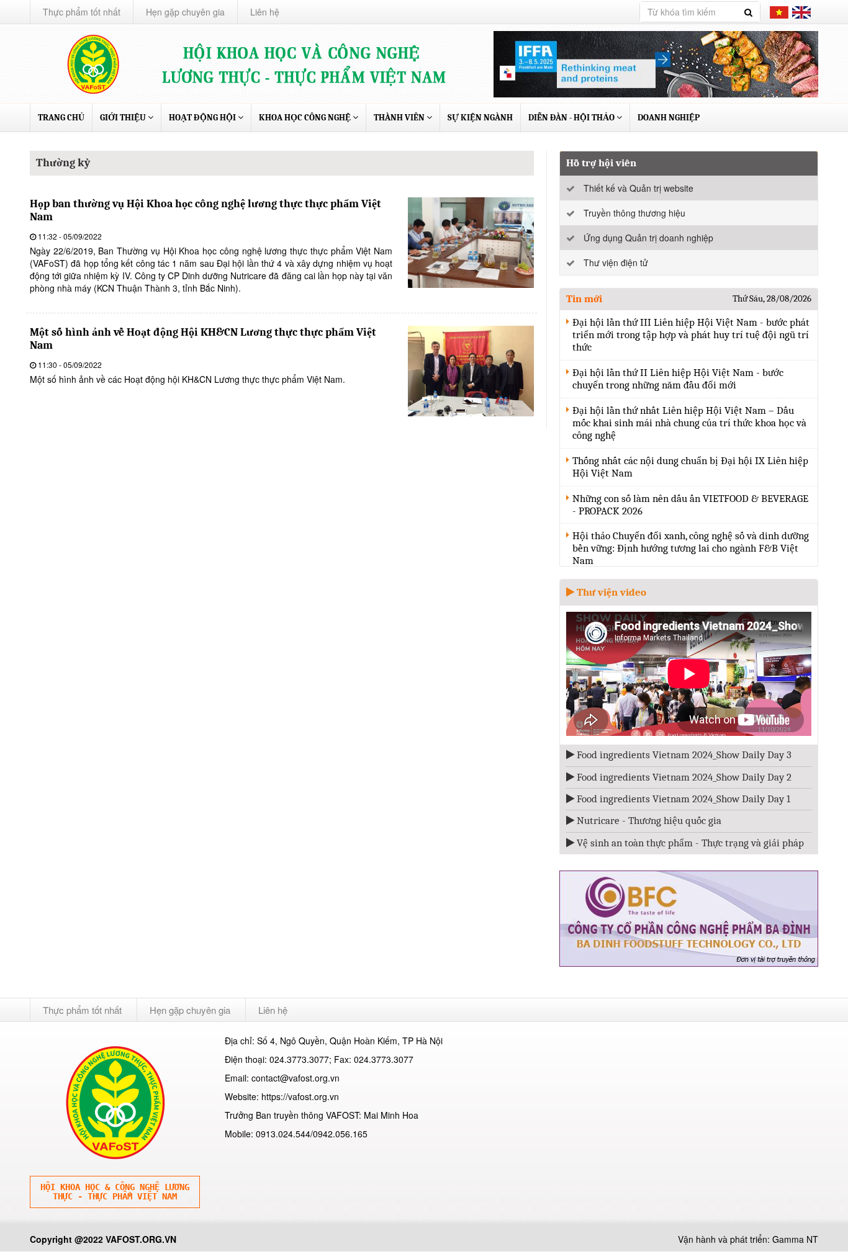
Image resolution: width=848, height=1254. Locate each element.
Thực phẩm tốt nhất (81, 12)
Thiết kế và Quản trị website (638, 188)
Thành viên (400, 117)
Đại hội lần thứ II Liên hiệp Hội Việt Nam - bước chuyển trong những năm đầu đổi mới (677, 379)
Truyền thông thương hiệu (634, 213)
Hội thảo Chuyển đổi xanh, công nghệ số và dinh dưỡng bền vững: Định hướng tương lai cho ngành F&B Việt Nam (690, 548)
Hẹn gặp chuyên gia (185, 12)
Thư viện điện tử (616, 262)
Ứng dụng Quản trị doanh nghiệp (648, 237)
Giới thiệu (124, 117)
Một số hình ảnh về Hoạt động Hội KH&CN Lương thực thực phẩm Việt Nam (203, 339)
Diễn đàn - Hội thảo (572, 117)
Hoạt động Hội (203, 117)
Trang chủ (61, 117)
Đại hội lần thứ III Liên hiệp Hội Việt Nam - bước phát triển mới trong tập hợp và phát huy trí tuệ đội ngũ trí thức (691, 334)
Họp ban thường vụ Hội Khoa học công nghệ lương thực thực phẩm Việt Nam (205, 210)
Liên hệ (264, 12)
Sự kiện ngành (480, 117)
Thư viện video (610, 592)
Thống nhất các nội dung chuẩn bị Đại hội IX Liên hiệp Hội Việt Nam (690, 467)
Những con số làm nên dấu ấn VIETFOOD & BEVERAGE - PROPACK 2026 (690, 505)
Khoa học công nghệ (306, 117)
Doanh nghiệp (669, 117)
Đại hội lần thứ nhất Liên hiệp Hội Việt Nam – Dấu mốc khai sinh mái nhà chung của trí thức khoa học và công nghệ (689, 423)
